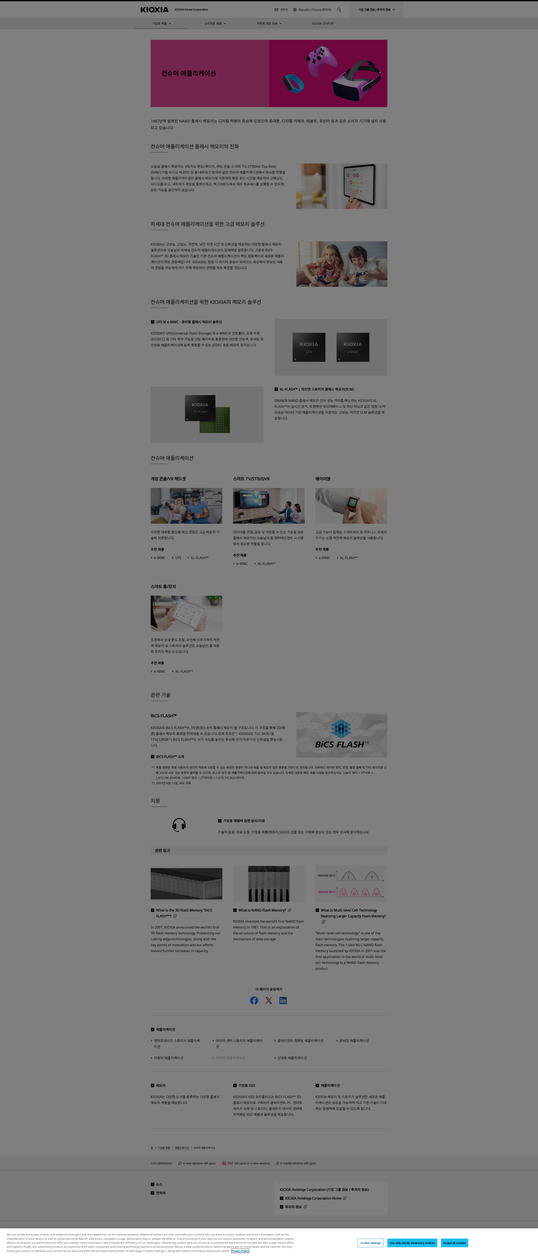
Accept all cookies (454, 1243)
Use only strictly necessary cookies (412, 1243)
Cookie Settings (370, 1243)
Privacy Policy (240, 1251)
